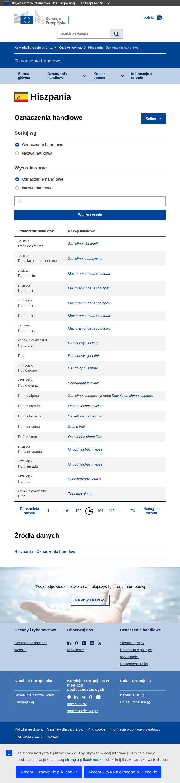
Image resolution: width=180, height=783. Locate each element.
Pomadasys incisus (83, 343)
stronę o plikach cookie (85, 759)
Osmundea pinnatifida (85, 437)
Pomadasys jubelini (83, 356)
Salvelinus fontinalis (83, 244)
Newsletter (75, 650)
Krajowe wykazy (71, 47)
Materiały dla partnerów (65, 729)
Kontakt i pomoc (101, 76)
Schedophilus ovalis (84, 383)
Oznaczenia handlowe (57, 76)
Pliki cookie (96, 729)
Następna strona (152, 511)
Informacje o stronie (141, 76)
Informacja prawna (28, 736)
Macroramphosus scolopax (89, 273)
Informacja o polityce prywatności (135, 729)
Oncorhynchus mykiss (85, 406)
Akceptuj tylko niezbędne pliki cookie (122, 772)
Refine (150, 118)
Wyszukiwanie (116, 33)
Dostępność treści (134, 664)
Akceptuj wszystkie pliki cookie (49, 772)
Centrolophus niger (83, 368)
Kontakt (53, 736)
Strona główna (24, 76)
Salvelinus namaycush (85, 258)
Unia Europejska (133, 702)
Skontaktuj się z (132, 643)
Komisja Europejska (29, 47)
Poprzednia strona (29, 511)
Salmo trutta (77, 426)
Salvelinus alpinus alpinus (132, 396)
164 (100, 511)
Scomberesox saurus (84, 479)
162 (79, 511)
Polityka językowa (28, 729)
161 (67, 511)
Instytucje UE (130, 695)
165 (112, 511)
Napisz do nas (90, 600)
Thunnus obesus (81, 494)
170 (132, 511)
